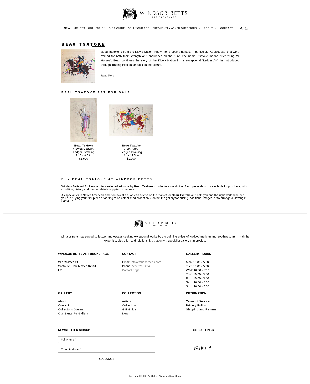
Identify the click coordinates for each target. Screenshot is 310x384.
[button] (177, 28)
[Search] (241, 28)
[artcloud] (197, 348)
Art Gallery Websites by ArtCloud (164, 376)
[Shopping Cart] (246, 28)
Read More (107, 75)
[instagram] (203, 348)
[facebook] (210, 348)
